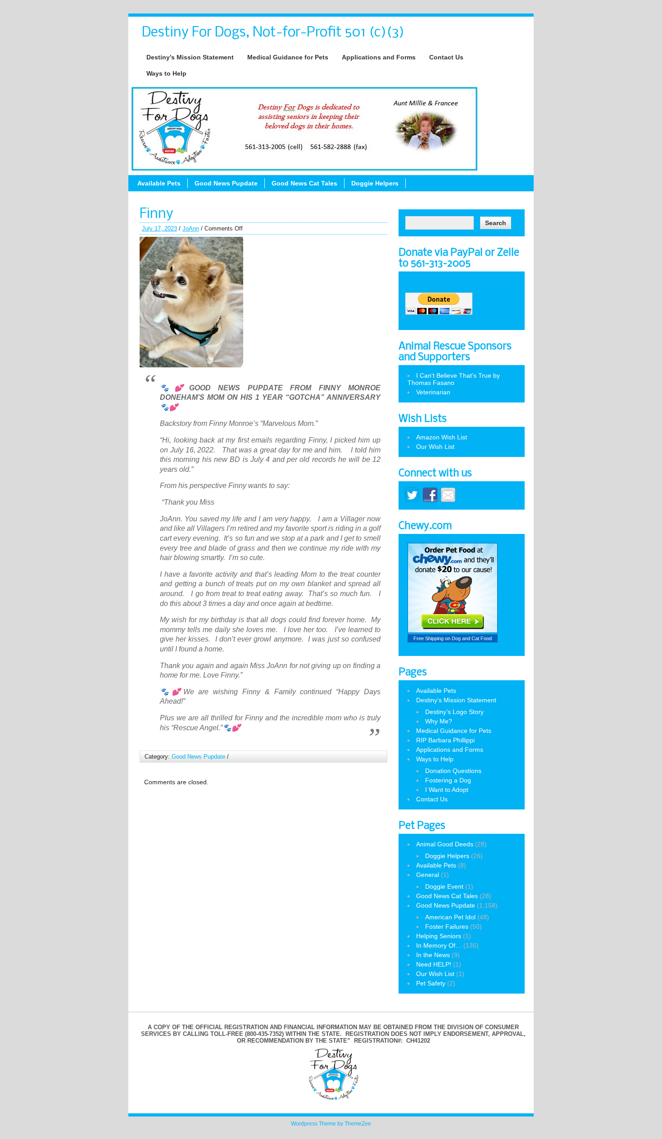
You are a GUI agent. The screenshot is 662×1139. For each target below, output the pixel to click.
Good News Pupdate (226, 183)
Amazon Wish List (441, 437)
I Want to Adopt (446, 789)
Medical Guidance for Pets (287, 57)
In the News (433, 954)
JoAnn (190, 228)
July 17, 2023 (159, 228)
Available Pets (159, 183)
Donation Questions (453, 770)
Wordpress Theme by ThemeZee (331, 1123)
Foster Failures (446, 926)
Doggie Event (444, 886)
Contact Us (446, 57)
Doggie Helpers (375, 183)
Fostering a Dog (448, 780)
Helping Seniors (438, 936)
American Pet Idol (450, 917)
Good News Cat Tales (304, 183)
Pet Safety (430, 983)
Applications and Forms (379, 57)
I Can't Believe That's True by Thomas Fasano (454, 379)
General (427, 874)
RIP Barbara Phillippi (445, 740)
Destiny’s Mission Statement (190, 57)
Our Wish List (435, 446)
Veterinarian (433, 392)
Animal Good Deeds (444, 844)
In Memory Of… (439, 945)
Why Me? (438, 721)
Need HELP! (433, 964)
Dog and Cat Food (472, 638)
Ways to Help (166, 73)
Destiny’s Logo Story (454, 711)
